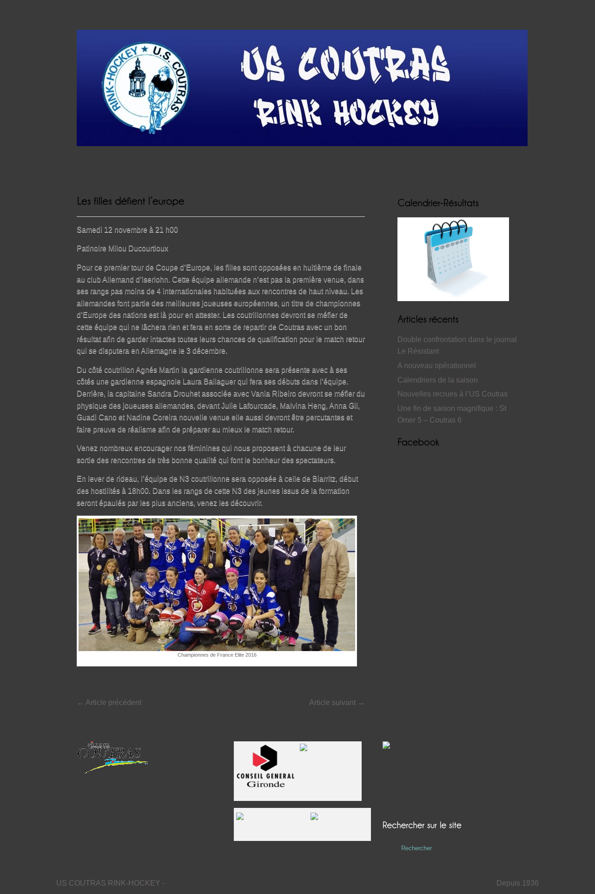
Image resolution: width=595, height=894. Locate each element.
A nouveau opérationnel (436, 366)
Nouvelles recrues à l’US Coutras (452, 394)
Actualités (127, 166)
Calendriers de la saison (437, 380)
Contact (310, 166)
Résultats (170, 166)
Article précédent (109, 702)
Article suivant (337, 702)
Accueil (88, 166)
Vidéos (246, 166)
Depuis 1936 (517, 883)
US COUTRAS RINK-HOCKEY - (110, 883)
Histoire (210, 166)
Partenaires (354, 166)
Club (277, 166)
